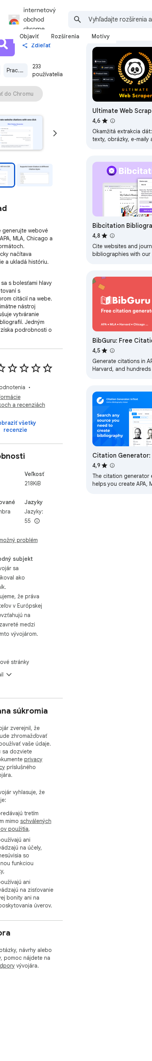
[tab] (29, 36)
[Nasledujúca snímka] (55, 133)
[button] (34, 175)
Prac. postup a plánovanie (17, 70)
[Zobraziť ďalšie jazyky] (37, 521)
